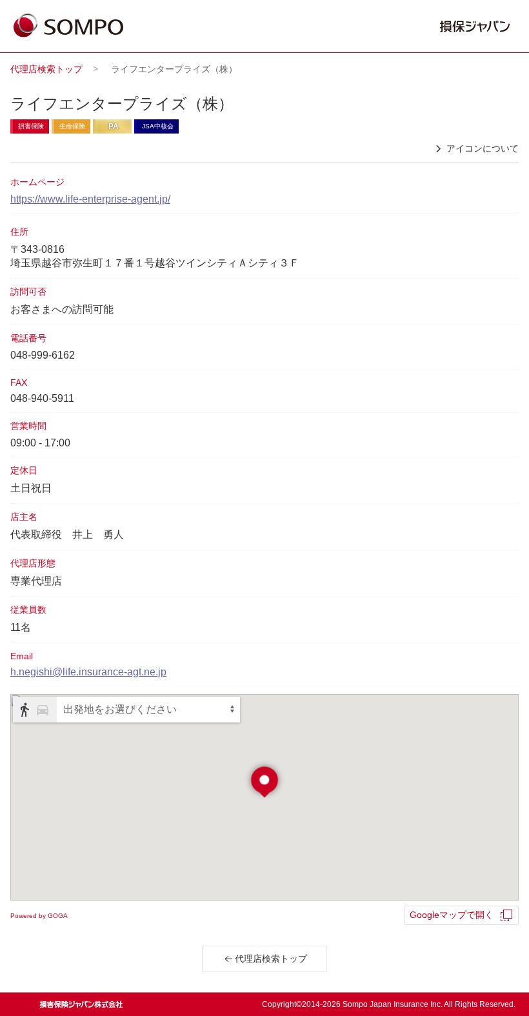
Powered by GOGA (39, 915)
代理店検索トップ (46, 69)
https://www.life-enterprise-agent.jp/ (90, 199)
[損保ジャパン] (68, 26)
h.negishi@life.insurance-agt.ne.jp (88, 671)
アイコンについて (482, 148)
